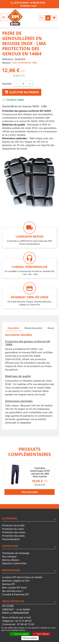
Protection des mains (13, 532)
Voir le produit (30, 492)
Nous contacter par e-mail (16, 617)
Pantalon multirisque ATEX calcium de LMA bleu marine (40, 472)
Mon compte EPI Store (14, 587)
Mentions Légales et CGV (16, 580)
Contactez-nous (28, 5)
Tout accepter (21, 633)
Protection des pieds (13, 535)
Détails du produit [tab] (33, 328)
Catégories (9, 518)
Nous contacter (13, 601)
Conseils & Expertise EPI (15, 594)
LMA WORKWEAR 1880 (24, 62)
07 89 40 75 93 (37, 2)
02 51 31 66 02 (21, 2)
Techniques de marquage (15, 553)
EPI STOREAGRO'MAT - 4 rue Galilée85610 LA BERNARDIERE (16, 609)
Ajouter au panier (22, 92)
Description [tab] (13, 328)
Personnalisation (11, 539)
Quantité (6, 83)
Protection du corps (13, 528)
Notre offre (10, 546)
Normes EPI (8, 584)
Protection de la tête (13, 525)
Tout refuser (42, 633)
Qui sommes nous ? (12, 591)
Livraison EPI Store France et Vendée (22, 577)
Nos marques (9, 556)
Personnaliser (30, 638)
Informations (11, 570)
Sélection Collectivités (14, 563)
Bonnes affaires (10, 559)
